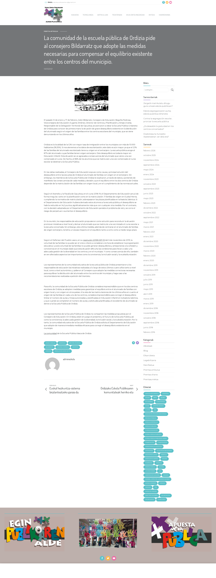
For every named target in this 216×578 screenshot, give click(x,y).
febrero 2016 (149, 332)
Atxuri (147, 397)
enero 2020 (148, 260)
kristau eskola (150, 467)
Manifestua (148, 365)
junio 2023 (148, 194)
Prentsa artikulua (51, 31)
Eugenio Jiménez (62, 347)
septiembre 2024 (151, 165)
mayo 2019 (148, 289)
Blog (145, 351)
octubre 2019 (149, 275)
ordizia (48, 351)
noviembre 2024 (151, 160)
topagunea (161, 499)
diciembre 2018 (150, 308)
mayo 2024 (148, 170)
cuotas (147, 410)
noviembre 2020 (151, 246)
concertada (161, 401)
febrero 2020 (149, 256)
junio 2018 (148, 327)
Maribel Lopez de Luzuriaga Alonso (157, 479)
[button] (82, 533)
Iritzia (152, 15)
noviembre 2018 (150, 313)
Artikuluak (102, 15)
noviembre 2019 (150, 270)
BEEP (155, 397)
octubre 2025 (149, 155)
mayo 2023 (148, 198)
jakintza (75, 347)
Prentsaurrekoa (150, 379)
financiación (149, 442)
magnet (165, 475)
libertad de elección (152, 475)
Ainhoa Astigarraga (151, 393)
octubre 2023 (149, 184)
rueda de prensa (151, 491)
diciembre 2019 (150, 265)
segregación (165, 495)
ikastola (164, 454)
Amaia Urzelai (50, 343)
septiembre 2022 (151, 217)
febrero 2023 (149, 203)
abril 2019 (147, 294)
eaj (155, 410)
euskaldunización (151, 430)
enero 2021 (148, 237)
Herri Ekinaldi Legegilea (153, 446)
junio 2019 (148, 284)
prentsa (148, 487)
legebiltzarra (150, 471)
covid (147, 406)
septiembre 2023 (151, 189)
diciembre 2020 (150, 241)
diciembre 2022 (150, 208)
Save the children (151, 495)
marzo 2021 (148, 227)
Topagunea (88, 15)
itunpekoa (148, 463)
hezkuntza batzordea (164, 450)
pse (156, 487)
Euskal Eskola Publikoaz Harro (156, 438)
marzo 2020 (148, 251)
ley (160, 471)
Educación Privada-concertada (155, 414)
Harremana (164, 15)
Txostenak (117, 15)
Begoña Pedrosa (74, 343)
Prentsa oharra (150, 375)
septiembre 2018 (151, 323)
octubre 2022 (149, 213)
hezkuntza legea (151, 454)
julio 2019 (147, 280)
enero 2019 (148, 304)
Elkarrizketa (149, 356)
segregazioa (149, 499)
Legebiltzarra (149, 360)
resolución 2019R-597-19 (62, 351)
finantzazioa (162, 442)
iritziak (164, 458)
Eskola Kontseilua (151, 422)
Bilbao (163, 397)
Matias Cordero (150, 483)
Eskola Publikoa (150, 426)
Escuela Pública (150, 418)
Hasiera (75, 15)
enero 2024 (148, 174)
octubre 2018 (149, 318)
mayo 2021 (148, 222)
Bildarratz (49, 347)
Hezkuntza (149, 450)
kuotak (161, 467)
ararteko (62, 343)
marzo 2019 (148, 299)
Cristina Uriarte (158, 406)
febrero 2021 (149, 232)
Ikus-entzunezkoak (135, 15)
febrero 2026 (149, 151)
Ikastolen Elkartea (151, 458)
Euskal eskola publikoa (153, 434)
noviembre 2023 (151, 179)
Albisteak (147, 346)
